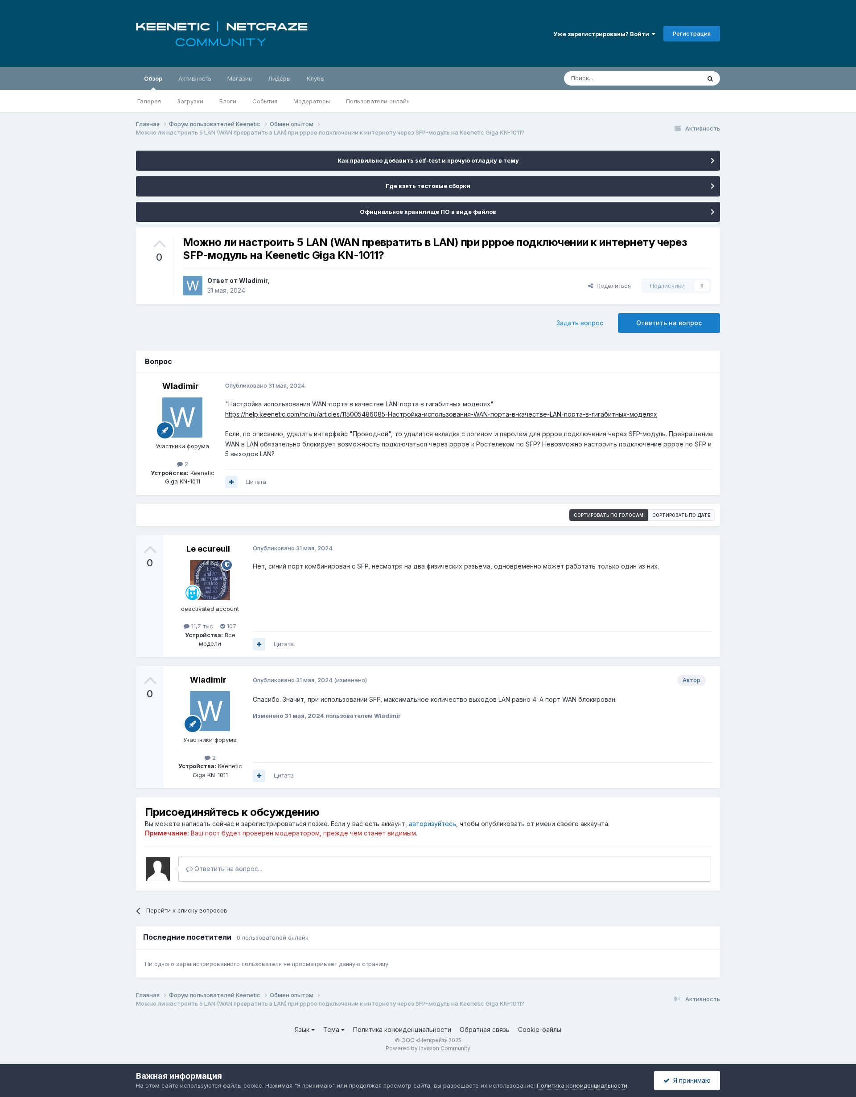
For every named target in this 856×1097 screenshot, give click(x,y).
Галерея (149, 101)
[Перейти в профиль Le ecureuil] (210, 580)
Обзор (153, 78)
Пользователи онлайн (378, 101)
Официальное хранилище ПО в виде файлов (428, 211)
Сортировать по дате (681, 515)
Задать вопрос (579, 323)
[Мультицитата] (231, 482)
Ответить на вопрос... (227, 868)
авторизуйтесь (432, 823)
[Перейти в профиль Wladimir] (192, 285)
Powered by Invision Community (428, 1048)
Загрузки (190, 101)
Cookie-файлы (539, 1029)
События (264, 101)
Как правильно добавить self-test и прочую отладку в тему (428, 160)
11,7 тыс (201, 626)
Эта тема (676, 78)
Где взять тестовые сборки (428, 185)
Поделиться (612, 285)
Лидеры (279, 78)
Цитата (256, 481)
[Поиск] (710, 78)
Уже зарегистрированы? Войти (602, 33)
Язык (303, 1029)
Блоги (227, 101)
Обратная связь (485, 1029)
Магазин (239, 78)
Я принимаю (690, 1080)
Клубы (316, 78)
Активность (194, 78)
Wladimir (253, 280)
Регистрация (692, 33)
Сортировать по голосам (608, 515)
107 (230, 626)
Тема (332, 1029)
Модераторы (311, 101)
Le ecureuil (208, 548)
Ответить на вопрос (669, 323)
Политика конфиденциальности (402, 1029)
